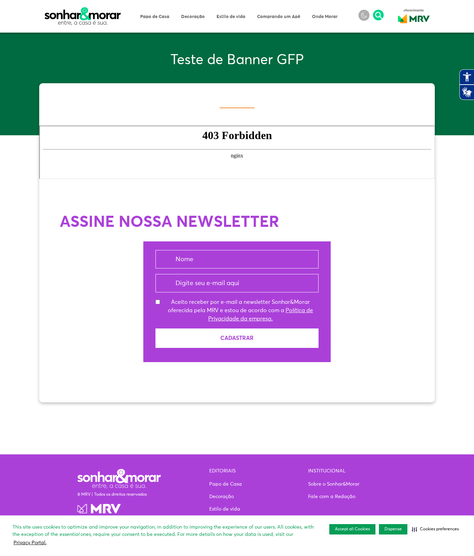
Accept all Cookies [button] (352, 529)
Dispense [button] (393, 529)
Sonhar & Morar (82, 11)
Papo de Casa (154, 17)
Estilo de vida (231, 17)
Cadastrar (237, 338)
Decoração (193, 17)
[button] (435, 529)
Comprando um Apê (278, 17)
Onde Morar (325, 17)
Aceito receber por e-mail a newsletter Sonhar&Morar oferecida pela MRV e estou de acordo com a (240, 310)
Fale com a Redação (331, 496)
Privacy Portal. (30, 542)
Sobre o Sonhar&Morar (333, 484)
